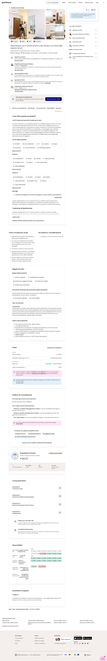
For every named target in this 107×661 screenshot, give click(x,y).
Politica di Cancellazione (19, 108)
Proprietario (31, 108)
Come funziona (72, 2)
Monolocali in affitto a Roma (87, 622)
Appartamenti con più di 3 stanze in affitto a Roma (39, 623)
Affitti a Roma (5, 620)
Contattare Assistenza (60, 643)
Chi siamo (17, 641)
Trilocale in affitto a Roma (86, 620)
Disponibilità (50, 108)
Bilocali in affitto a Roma (60, 620)
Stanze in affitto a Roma (60, 622)
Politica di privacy (39, 638)
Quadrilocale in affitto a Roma (10, 622)
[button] (98, 2)
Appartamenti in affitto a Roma (36, 620)
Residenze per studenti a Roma (10, 626)
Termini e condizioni (40, 643)
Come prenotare (41, 108)
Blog (16, 643)
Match (64, 2)
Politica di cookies (39, 641)
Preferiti (80, 2)
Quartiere (58, 108)
